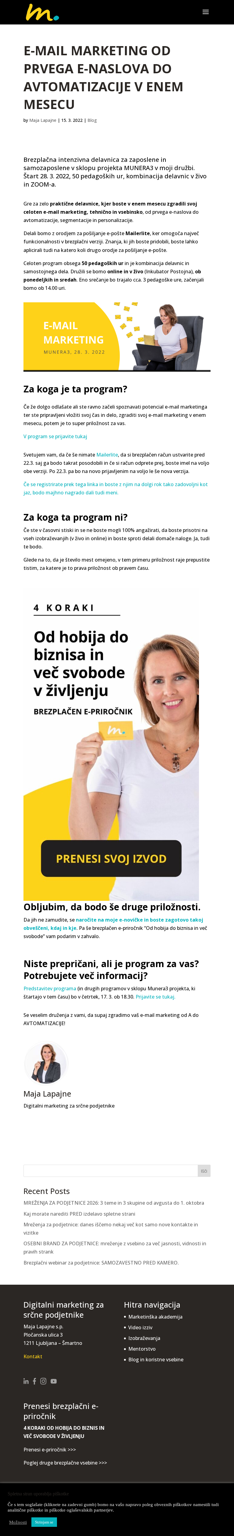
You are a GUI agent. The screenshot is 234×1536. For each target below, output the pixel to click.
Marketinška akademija (155, 1316)
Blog (92, 120)
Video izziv (140, 1327)
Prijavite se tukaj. (156, 996)
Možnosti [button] (18, 1522)
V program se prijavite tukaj (55, 436)
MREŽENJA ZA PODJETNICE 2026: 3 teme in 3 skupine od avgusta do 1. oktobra (113, 1202)
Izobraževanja (144, 1338)
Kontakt (32, 1356)
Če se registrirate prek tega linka (60, 484)
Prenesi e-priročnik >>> (49, 1449)
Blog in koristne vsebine (155, 1359)
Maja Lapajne (42, 120)
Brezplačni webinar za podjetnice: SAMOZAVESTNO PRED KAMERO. (101, 1262)
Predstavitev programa (49, 988)
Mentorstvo (142, 1348)
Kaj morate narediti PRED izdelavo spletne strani (79, 1213)
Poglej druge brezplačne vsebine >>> (65, 1462)
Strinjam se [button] (44, 1522)
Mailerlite (107, 454)
